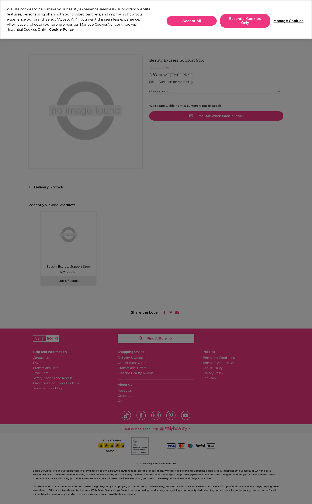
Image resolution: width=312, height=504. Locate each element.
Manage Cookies (287, 21)
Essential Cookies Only (245, 21)
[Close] (305, 19)
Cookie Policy (61, 30)
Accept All (191, 21)
